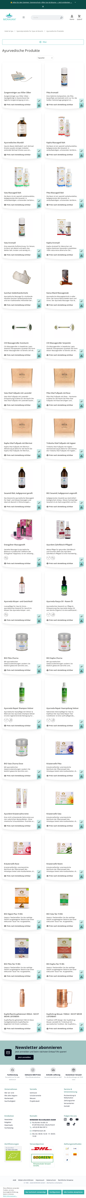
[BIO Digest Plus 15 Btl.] (22, 898)
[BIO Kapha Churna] (64, 642)
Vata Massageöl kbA (12, 193)
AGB (14, 1180)
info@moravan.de (39, 1131)
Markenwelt (8, 1098)
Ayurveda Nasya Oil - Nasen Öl (59, 601)
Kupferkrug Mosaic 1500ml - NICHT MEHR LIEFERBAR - (64, 1015)
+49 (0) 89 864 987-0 (39, 1127)
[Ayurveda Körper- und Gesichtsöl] (22, 586)
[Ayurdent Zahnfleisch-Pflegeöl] (64, 529)
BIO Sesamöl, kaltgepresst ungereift (61, 493)
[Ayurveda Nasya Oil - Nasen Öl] (64, 586)
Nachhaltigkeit (9, 1101)
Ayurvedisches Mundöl (14, 142)
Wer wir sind (9, 1093)
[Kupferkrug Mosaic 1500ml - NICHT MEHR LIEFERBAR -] (64, 998)
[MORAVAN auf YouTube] (79, 1119)
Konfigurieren (55, 1192)
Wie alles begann (10, 1095)
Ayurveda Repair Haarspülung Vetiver (62, 708)
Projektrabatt (35, 1101)
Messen (33, 1098)
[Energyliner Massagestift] (22, 529)
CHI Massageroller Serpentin (58, 343)
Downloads (8, 1125)
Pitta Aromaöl (52, 92)
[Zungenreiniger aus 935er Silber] (22, 77)
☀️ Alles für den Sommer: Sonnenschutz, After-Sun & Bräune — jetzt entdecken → (41, 2)
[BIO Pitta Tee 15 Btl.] (22, 948)
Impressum (40, 1180)
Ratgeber (7, 1122)
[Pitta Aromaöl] (64, 77)
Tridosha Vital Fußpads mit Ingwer (61, 443)
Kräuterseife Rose (11, 864)
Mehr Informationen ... (10, 1196)
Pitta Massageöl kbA (55, 193)
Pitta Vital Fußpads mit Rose (58, 393)
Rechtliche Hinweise (65, 1180)
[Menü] (23, 17)
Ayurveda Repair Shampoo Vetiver (18, 708)
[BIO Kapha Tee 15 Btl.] (64, 948)
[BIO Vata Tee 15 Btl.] (64, 898)
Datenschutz (51, 1180)
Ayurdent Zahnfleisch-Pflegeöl (59, 544)
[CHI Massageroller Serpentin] (64, 327)
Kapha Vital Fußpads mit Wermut (18, 443)
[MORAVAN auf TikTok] (76, 1124)
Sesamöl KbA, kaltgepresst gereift (18, 493)
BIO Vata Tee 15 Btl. (54, 914)
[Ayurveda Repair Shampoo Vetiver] (22, 692)
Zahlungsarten (69, 1100)
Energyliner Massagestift (14, 544)
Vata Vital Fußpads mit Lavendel (17, 393)
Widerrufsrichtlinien (25, 1180)
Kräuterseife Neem (54, 864)
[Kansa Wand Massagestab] (64, 277)
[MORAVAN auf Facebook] (73, 1119)
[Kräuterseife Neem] (64, 848)
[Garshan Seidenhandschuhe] (22, 277)
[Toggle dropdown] (75, 2)
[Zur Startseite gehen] (9, 17)
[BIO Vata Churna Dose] (22, 748)
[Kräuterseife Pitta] (64, 748)
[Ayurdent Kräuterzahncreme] (22, 798)
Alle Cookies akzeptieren (73, 1192)
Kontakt (67, 1106)
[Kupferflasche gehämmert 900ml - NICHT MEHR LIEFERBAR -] (22, 998)
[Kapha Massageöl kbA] (64, 127)
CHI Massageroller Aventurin (16, 343)
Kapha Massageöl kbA (55, 142)
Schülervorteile (35, 1095)
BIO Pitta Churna (11, 658)
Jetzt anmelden (24, 1057)
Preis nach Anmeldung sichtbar (19, 104)
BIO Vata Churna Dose (13, 763)
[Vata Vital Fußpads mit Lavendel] (22, 377)
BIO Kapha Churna (54, 658)
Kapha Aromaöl (53, 243)
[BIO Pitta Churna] (22, 642)
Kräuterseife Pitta (53, 763)
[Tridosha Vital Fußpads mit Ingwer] (64, 427)
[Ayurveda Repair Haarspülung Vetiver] (64, 692)
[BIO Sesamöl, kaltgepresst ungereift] (64, 477)
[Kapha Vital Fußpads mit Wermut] (22, 427)
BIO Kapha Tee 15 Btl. (55, 964)
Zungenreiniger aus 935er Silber (17, 92)
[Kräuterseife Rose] (22, 848)
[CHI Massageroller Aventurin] (22, 327)
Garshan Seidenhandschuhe (16, 293)
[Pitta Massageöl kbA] (64, 177)
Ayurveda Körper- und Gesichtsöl (18, 601)
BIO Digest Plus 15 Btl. (13, 914)
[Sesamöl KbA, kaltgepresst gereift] (22, 477)
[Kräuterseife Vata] (64, 798)
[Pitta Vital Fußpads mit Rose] (64, 377)
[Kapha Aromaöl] (64, 227)
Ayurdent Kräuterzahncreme (16, 814)
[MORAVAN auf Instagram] (67, 1119)
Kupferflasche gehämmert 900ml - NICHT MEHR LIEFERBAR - (21, 1015)
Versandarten (69, 1103)
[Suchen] (61, 17)
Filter (44, 42)
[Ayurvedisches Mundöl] (22, 127)
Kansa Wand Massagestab (57, 293)
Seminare (33, 1093)
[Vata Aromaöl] (22, 227)
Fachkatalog (8, 1128)
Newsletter (8, 1119)
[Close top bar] (43, 6)
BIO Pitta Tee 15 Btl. (12, 964)
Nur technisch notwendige (36, 1192)
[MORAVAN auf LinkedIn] (70, 1124)
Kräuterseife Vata (53, 814)
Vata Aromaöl (10, 243)
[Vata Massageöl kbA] (22, 177)
